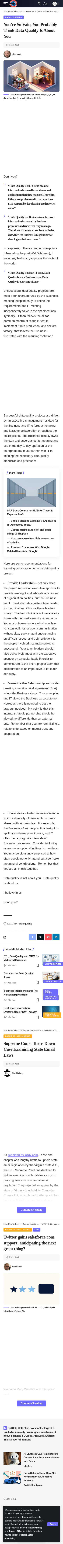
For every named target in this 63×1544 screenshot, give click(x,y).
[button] (52, 1524)
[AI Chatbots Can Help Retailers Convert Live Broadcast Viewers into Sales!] (12, 1458)
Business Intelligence (52, 1015)
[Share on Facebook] (32, 937)
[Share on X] (40, 937)
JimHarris (16, 54)
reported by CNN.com (23, 1155)
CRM (36, 1230)
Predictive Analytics (51, 998)
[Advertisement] (31, 137)
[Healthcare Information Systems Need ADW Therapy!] (50, 1011)
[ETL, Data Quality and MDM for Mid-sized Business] (50, 959)
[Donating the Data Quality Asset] (50, 977)
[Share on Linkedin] (55, 937)
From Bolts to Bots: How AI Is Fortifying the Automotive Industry (40, 1477)
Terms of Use (15, 1531)
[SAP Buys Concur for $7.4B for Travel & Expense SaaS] (31, 492)
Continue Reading (31, 1209)
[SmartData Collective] (13, 3)
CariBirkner (17, 1073)
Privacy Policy (35, 1528)
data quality (25, 923)
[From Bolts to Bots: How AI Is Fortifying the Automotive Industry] (12, 1477)
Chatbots (28, 1466)
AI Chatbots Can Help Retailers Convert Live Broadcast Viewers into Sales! (41, 1457)
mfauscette (17, 1266)
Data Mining (48, 992)
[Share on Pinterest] (48, 937)
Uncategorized (13, 17)
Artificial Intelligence (33, 1485)
